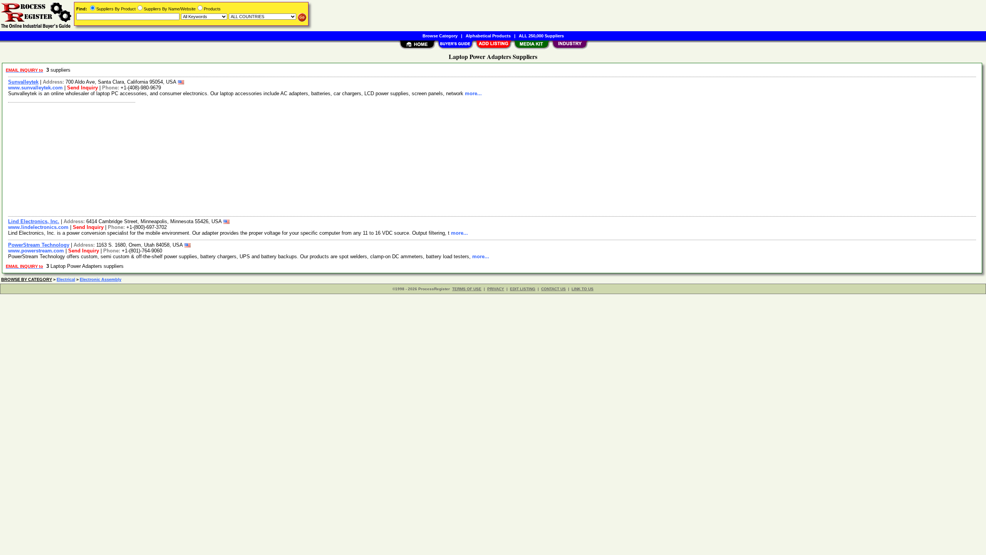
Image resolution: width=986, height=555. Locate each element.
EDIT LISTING (522, 289)
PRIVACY (495, 289)
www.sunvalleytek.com (35, 88)
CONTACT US (553, 289)
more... (473, 93)
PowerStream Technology (38, 245)
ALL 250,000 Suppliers (541, 36)
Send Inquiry (82, 88)
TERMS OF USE (466, 289)
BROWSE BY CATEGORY (26, 279)
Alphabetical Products (488, 36)
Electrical (66, 279)
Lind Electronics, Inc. (33, 221)
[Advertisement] (236, 158)
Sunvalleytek (23, 82)
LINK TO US (583, 289)
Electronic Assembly (100, 279)
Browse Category (440, 36)
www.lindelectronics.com (38, 227)
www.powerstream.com (36, 251)
